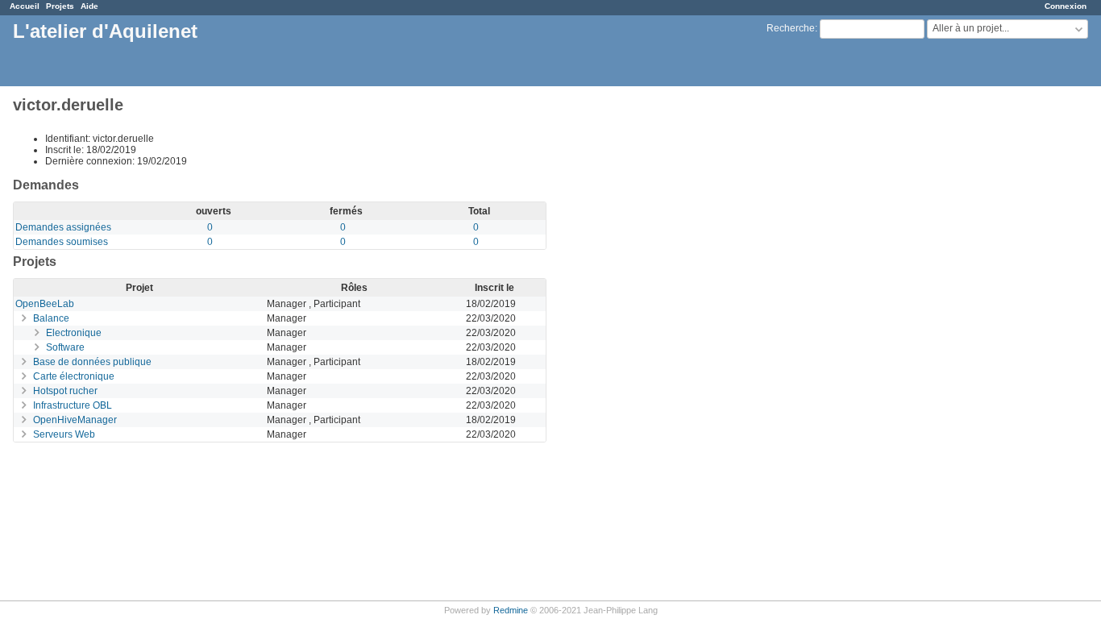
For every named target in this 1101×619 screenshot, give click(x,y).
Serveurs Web (64, 434)
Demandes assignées (63, 227)
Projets (60, 6)
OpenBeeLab (44, 304)
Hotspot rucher (65, 391)
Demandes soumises (61, 241)
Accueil (24, 6)
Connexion (1065, 6)
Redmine (510, 610)
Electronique (74, 333)
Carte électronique (73, 376)
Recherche (791, 28)
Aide (89, 6)
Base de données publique (92, 362)
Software (65, 347)
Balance (51, 318)
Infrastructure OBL (72, 405)
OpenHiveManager (75, 420)
